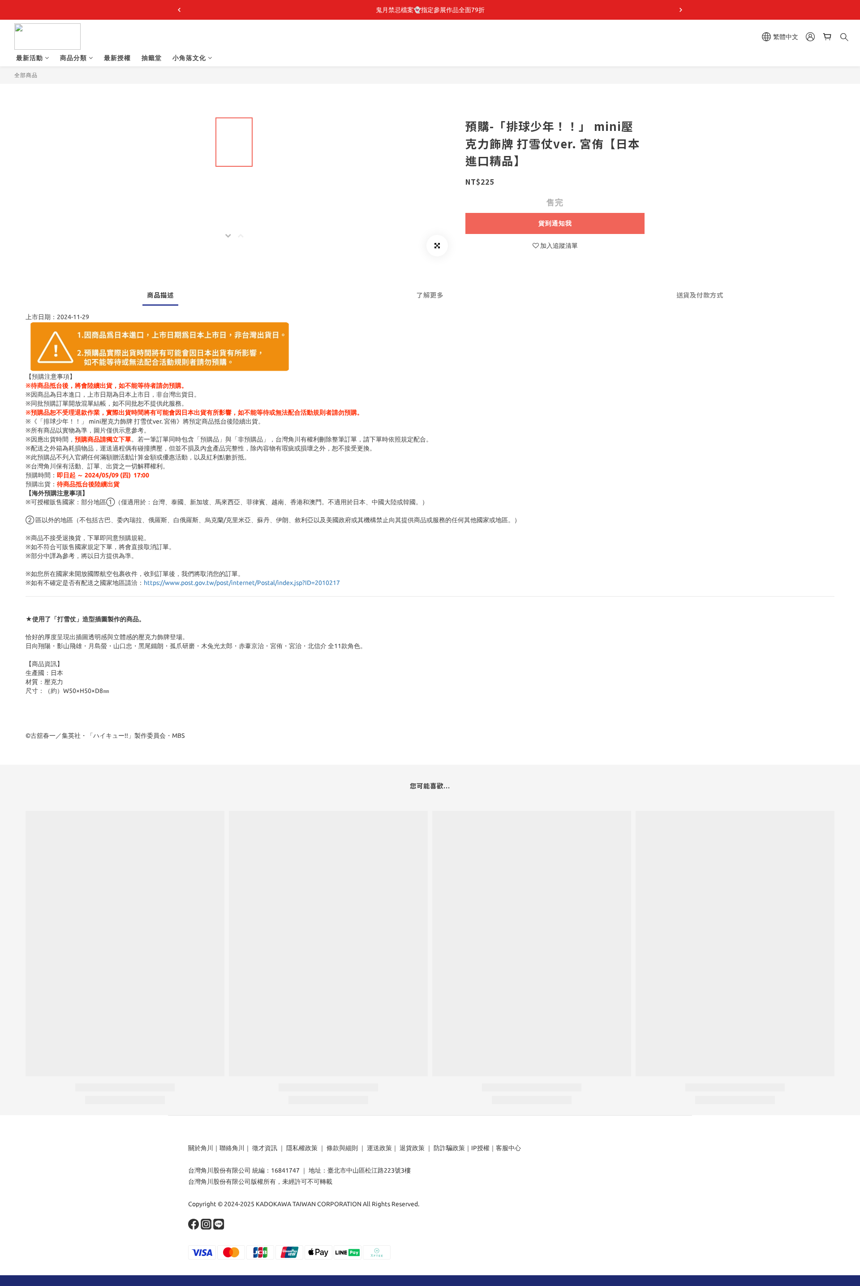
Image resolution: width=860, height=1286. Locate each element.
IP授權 (480, 1148)
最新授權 (117, 57)
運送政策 (379, 1148)
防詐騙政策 (448, 1148)
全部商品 (26, 75)
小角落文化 (189, 57)
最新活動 (29, 57)
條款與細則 (342, 1148)
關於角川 (200, 1148)
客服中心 (508, 1148)
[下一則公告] (681, 10)
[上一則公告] (179, 10)
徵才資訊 (264, 1148)
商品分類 (73, 57)
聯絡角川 (232, 1148)
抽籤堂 (152, 57)
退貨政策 (412, 1148)
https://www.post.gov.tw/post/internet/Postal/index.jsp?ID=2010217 (242, 582)
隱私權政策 (302, 1148)
